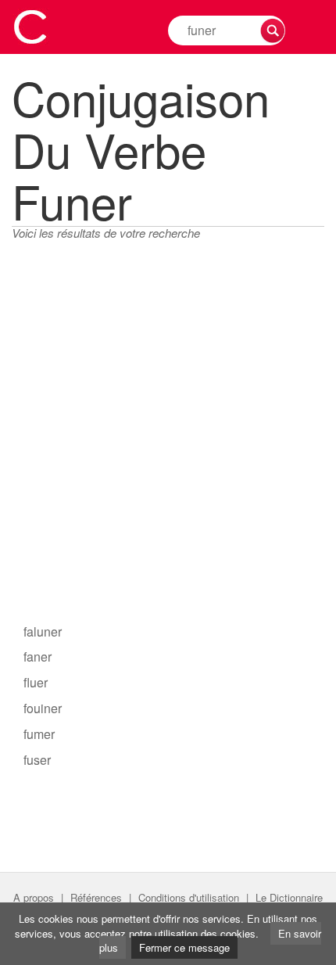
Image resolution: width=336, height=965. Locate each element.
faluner (42, 631)
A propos (33, 897)
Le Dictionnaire (289, 897)
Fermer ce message (184, 947)
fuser (37, 760)
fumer (39, 734)
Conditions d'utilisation (188, 897)
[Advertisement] (168, 439)
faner (37, 656)
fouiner (42, 708)
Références (96, 897)
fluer (35, 682)
